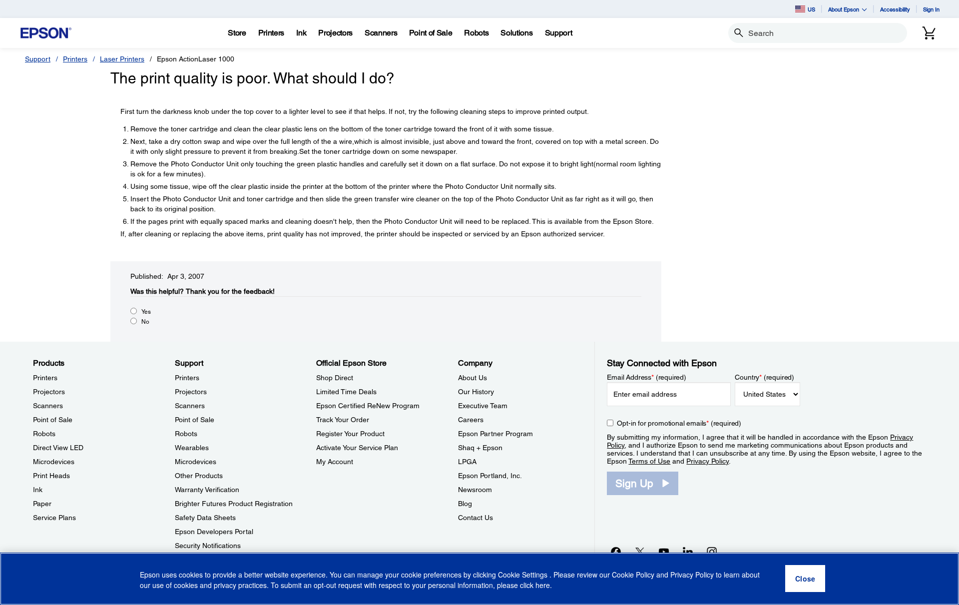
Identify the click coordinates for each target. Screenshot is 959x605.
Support (37, 59)
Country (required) (764, 377)
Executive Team (482, 406)
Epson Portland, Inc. (490, 476)
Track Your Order (342, 420)
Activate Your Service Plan (357, 448)
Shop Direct (334, 378)
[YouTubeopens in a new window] (664, 552)
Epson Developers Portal (214, 532)
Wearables (192, 448)
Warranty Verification (207, 490)
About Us (472, 378)
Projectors (49, 392)
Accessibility (895, 9)
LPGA (467, 462)
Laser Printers (122, 59)
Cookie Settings (523, 575)
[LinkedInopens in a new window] (688, 552)
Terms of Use (649, 461)
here (542, 586)
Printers (75, 59)
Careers (470, 420)
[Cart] (929, 33)
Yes (146, 311)
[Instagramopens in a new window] (712, 552)
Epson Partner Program (495, 434)
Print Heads (51, 476)
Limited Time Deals (346, 392)
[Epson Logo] (46, 33)
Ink (37, 490)
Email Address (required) (646, 377)
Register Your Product (350, 434)
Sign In (931, 9)
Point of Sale (52, 420)
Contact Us (475, 518)
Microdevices (53, 462)
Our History (476, 392)
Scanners (48, 406)
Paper (42, 504)
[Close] (805, 579)
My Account (334, 462)
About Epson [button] (843, 9)
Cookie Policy (633, 575)
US (811, 9)
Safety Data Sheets (205, 518)
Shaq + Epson (480, 448)
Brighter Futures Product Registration (234, 504)
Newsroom (475, 490)
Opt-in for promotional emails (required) (679, 423)
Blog (465, 504)
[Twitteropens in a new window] (640, 552)
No (145, 321)
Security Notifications (208, 546)
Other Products (199, 476)
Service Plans (54, 518)
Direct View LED (58, 448)
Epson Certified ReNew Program (368, 406)
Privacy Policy (707, 461)
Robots (44, 434)
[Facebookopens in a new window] (616, 552)
